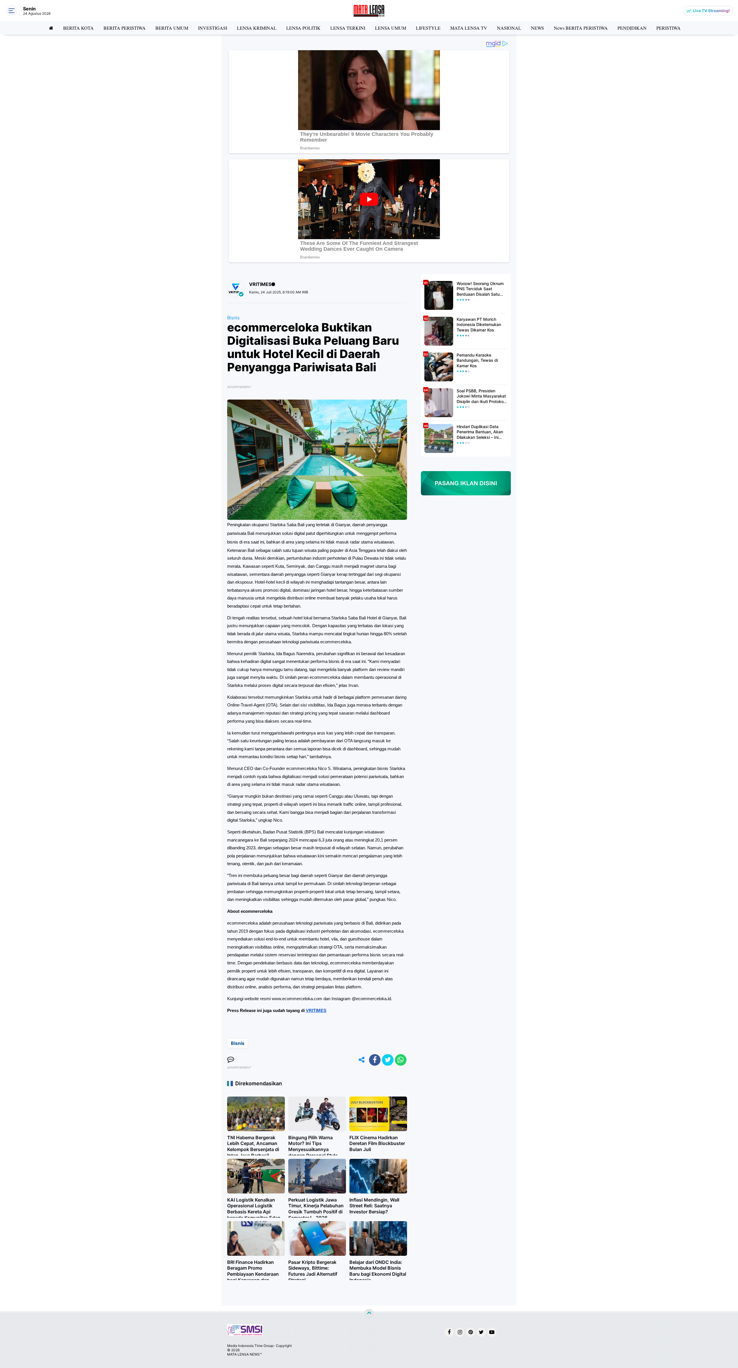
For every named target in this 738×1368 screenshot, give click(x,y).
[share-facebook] (375, 1060)
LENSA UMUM (390, 28)
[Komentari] (230, 1060)
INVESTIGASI (212, 28)
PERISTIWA (668, 28)
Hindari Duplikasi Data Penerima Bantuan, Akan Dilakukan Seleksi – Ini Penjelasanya (480, 432)
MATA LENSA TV (468, 28)
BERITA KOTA (78, 28)
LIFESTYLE (428, 28)
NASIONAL (509, 28)
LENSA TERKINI (347, 28)
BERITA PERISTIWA (124, 28)
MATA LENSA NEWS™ (244, 1354)
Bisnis (233, 318)
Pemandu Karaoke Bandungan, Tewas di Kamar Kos (477, 360)
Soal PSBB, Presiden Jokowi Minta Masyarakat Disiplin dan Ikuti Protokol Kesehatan (481, 396)
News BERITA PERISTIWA (581, 28)
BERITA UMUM (171, 28)
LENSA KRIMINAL (256, 28)
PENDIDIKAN (632, 28)
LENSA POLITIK (303, 28)
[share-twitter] (388, 1060)
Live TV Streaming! (711, 10)
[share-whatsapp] (400, 1060)
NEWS (537, 28)
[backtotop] (369, 1314)
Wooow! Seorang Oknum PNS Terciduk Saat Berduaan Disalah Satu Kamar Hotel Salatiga (480, 289)
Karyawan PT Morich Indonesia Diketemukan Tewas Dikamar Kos (479, 324)
